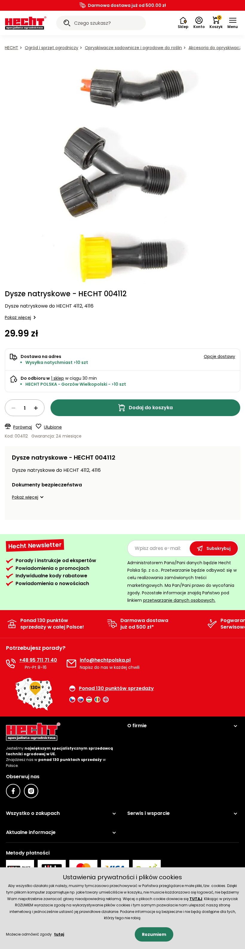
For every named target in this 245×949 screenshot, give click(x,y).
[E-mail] (71, 663)
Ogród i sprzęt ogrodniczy (51, 48)
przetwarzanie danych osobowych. (179, 600)
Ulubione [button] (53, 427)
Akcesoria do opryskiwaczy (216, 48)
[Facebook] (13, 791)
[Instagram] (31, 791)
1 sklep (57, 378)
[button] (232, 23)
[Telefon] (11, 663)
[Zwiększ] (36, 408)
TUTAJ (195, 898)
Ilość (24, 407)
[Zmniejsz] (13, 408)
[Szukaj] (67, 23)
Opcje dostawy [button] (219, 356)
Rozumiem (154, 934)
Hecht (11, 48)
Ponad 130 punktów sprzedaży (116, 688)
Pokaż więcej (18, 317)
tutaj (59, 934)
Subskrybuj (218, 548)
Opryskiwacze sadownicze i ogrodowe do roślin (133, 48)
